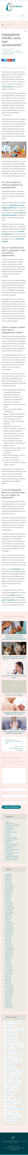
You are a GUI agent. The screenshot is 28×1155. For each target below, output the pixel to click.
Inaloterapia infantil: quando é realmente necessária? (14, 732)
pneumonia (8, 1088)
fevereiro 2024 (9, 924)
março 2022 (8, 964)
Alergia (7, 821)
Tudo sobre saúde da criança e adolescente (10, 1141)
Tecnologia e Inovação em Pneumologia (12, 853)
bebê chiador (8, 1046)
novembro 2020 (9, 990)
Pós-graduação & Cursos (11, 844)
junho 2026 (8, 878)
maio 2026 (8, 879)
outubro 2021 (9, 971)
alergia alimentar (16, 1022)
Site (4, 800)
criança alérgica (9, 1060)
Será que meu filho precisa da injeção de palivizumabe (14, 713)
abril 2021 (8, 981)
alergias (20, 1029)
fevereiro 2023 (9, 945)
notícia (7, 1078)
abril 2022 (8, 962)
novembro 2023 (9, 930)
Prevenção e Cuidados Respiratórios (11, 846)
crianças (19, 1060)
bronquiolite (18, 1046)
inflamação (8, 1074)
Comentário (6, 766)
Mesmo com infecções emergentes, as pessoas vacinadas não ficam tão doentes (14, 637)
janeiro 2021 (8, 987)
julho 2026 (8, 876)
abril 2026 (8, 881)
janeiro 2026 (8, 885)
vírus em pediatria (9, 1119)
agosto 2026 (8, 874)
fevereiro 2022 (9, 966)
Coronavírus (18, 1053)
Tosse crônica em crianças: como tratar (14, 677)
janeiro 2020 (8, 1007)
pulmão (16, 1088)
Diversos (7, 835)
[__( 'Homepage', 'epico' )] (14, 1137)
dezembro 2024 (9, 907)
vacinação (14, 1112)
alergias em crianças (10, 1033)
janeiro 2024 (8, 926)
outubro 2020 (9, 992)
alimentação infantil (10, 1039)
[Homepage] (14, 7)
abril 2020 (8, 1002)
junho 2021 (8, 978)
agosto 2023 (8, 935)
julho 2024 (8, 916)
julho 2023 (8, 936)
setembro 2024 (9, 912)
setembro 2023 (9, 933)
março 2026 (8, 883)
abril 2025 (8, 900)
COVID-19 (7, 1057)
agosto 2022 (8, 955)
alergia (7, 1022)
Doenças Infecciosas (10, 837)
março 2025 (8, 902)
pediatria (7, 1081)
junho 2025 (8, 897)
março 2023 (8, 943)
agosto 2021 (8, 974)
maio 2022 (8, 961)
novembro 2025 (9, 888)
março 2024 (8, 923)
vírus (19, 1116)
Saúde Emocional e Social (12, 849)
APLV (16, 1043)
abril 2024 (8, 921)
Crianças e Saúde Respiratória (9, 829)
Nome (5, 787)
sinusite (7, 1105)
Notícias (7, 842)
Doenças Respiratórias (9, 52)
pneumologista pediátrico (12, 1085)
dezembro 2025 (9, 886)
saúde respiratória (10, 1099)
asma (21, 1043)
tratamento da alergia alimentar (13, 1109)
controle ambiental (10, 1050)
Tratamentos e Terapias (8, 54)
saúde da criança (9, 1092)
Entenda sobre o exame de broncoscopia (16, 748)
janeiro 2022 (8, 967)
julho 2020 (8, 997)
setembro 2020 (9, 993)
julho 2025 (8, 895)
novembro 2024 (9, 909)
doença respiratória (10, 1067)
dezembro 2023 (9, 928)
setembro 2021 (9, 973)
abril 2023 (8, 942)
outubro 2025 (9, 890)
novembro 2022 (9, 950)
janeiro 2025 (8, 905)
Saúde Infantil (9, 851)
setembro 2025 (9, 891)
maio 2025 (8, 898)
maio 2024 (8, 919)
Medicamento (19, 52)
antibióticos (8, 1043)
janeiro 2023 (8, 947)
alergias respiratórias (11, 1036)
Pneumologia (16, 1081)
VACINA (7, 1112)
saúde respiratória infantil (12, 1102)
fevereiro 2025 (9, 904)
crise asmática (9, 1064)
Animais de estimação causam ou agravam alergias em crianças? (14, 657)
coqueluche (8, 1053)
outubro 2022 (9, 952)
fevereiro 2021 (9, 985)
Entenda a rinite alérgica (14, 695)
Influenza (16, 1074)
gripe (21, 1071)
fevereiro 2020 (9, 1006)
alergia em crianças (10, 1029)
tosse (13, 1105)
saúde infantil (9, 1095)
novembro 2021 (9, 969)
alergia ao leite (9, 1026)
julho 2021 (8, 976)
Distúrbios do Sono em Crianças (11, 833)
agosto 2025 (8, 893)
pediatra (14, 1078)
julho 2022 (8, 957)
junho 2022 (8, 959)
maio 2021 (8, 980)
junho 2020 (8, 999)
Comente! (17, 50)
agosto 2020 (8, 995)
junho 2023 (8, 938)
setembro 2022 (9, 954)
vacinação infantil (10, 1116)
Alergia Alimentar (10, 823)
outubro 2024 (9, 910)
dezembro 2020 (9, 988)
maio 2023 (8, 940)
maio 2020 (8, 1000)
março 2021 (8, 983)
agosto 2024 (8, 914)
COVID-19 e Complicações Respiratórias (12, 826)
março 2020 (8, 1004)
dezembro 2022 (9, 948)
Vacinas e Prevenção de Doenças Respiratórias (11, 858)
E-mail (5, 793)
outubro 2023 (9, 931)
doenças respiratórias (11, 1071)
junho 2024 (8, 917)
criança (15, 1057)
